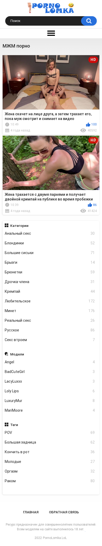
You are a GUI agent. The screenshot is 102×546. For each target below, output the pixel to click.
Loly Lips (50, 391)
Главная (30, 512)
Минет (50, 311)
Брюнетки (50, 272)
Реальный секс (50, 320)
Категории (19, 225)
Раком (50, 481)
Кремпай (50, 291)
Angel (50, 362)
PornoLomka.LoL (55, 538)
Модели (17, 354)
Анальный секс (50, 233)
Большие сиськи (50, 253)
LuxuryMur (50, 401)
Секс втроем (50, 340)
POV (50, 432)
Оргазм (50, 471)
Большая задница (50, 442)
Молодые (50, 461)
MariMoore (50, 410)
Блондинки (50, 243)
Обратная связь (64, 512)
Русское (50, 330)
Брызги (50, 262)
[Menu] (51, 33)
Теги (14, 425)
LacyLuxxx (50, 381)
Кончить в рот (50, 452)
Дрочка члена (50, 282)
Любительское (50, 301)
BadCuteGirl (50, 372)
